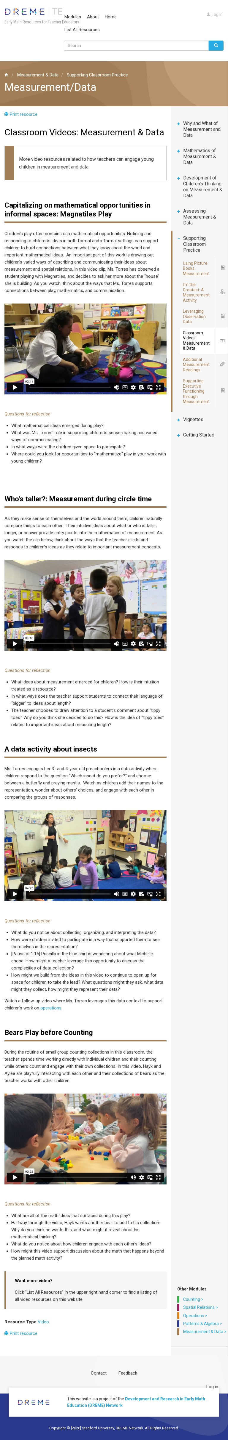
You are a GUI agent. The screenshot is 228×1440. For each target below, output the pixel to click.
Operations (193, 1315)
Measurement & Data (37, 75)
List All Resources (82, 29)
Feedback (127, 1373)
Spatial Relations (199, 1307)
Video (43, 1322)
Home (111, 17)
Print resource (23, 114)
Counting (191, 1299)
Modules (72, 17)
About (93, 17)
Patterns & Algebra (201, 1323)
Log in (217, 14)
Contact (99, 1373)
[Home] (36, 11)
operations (50, 1008)
